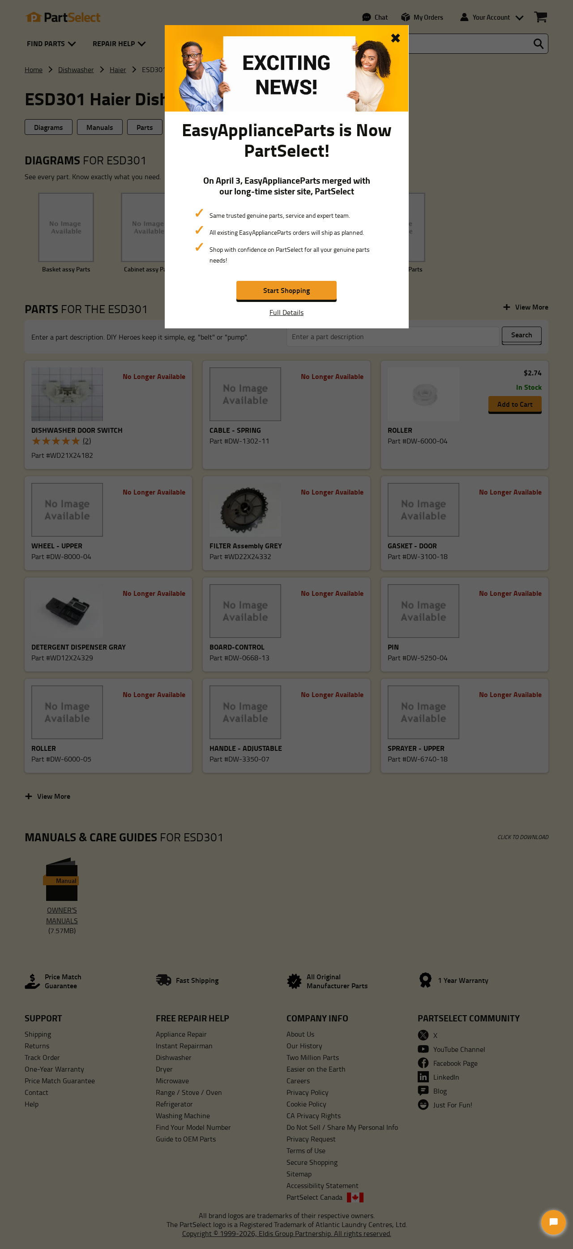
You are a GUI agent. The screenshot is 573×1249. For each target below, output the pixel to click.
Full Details (286, 312)
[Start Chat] (553, 1222)
